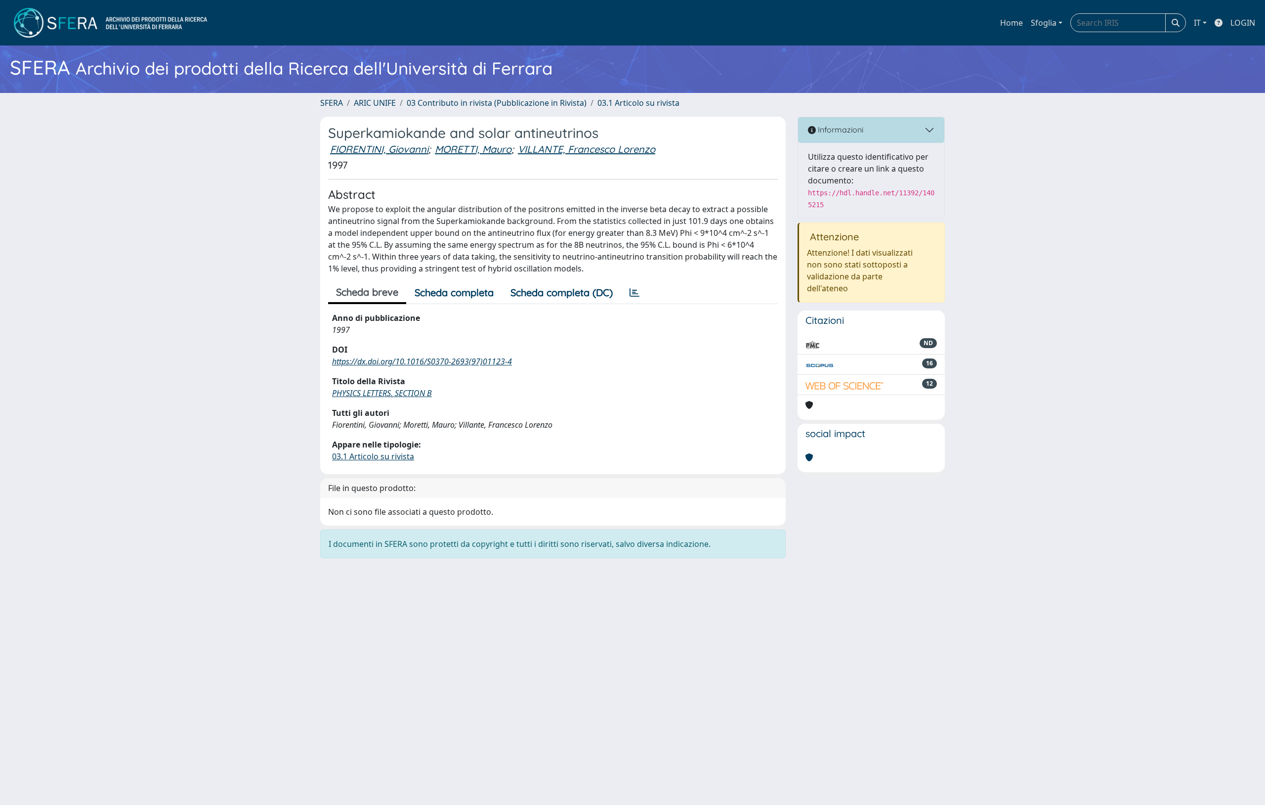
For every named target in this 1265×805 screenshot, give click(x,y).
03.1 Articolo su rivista (638, 102)
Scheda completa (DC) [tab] (561, 292)
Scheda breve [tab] (367, 292)
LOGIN (1242, 22)
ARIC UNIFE (375, 102)
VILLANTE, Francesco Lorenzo (586, 149)
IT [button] (1197, 22)
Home (1011, 22)
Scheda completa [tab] (454, 292)
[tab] (634, 292)
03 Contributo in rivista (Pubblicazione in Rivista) (497, 102)
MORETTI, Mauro (473, 149)
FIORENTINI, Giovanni (379, 149)
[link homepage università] (110, 23)
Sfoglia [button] (1043, 22)
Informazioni (839, 129)
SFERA (331, 102)
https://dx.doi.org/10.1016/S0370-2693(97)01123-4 (422, 361)
